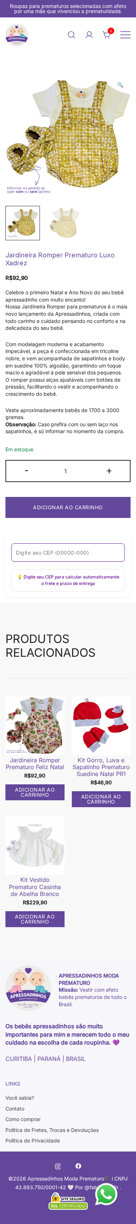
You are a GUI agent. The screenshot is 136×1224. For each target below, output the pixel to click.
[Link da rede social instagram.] (58, 1165)
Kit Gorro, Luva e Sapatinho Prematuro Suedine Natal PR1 (101, 766)
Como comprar (23, 1119)
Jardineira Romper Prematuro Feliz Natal (35, 763)
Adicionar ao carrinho (68, 507)
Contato (14, 1108)
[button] (120, 84)
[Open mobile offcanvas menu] (125, 34)
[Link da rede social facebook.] (78, 1165)
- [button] (26, 470)
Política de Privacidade (32, 1140)
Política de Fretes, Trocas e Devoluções (52, 1130)
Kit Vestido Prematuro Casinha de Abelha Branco (35, 886)
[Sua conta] (89, 34)
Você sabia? (19, 1098)
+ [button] (109, 470)
